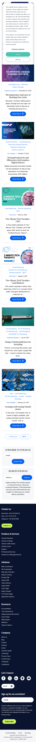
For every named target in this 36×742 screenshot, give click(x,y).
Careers (4, 642)
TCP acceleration (11, 396)
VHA (11, 393)
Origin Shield (5, 586)
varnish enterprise (24, 208)
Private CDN (5, 577)
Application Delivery (7, 596)
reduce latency (18, 150)
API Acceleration (6, 569)
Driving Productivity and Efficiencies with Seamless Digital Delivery (18, 160)
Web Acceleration (7, 566)
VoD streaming (24, 331)
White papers (5, 619)
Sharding (24, 84)
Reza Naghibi (11, 402)
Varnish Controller (7, 541)
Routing (28, 396)
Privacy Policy (5, 656)
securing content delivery (18, 144)
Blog (2, 640)
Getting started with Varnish (10, 614)
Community (4, 653)
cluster (21, 396)
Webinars (4, 622)
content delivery (11, 142)
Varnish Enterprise (7, 538)
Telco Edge (5, 588)
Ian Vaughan (11, 153)
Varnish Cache (6, 546)
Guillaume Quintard (11, 90)
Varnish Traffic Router (8, 543)
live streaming (11, 329)
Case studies (5, 617)
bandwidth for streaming (18, 334)
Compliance (5, 664)
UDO (18, 211)
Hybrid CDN (5, 580)
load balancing (14, 84)
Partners (4, 645)
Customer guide (6, 650)
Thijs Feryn (12, 215)
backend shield (15, 272)
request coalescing (18, 147)
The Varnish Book (7, 611)
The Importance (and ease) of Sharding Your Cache (18, 96)
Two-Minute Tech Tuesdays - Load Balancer (18, 281)
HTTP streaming (24, 329)
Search (27, 478)
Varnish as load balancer (18, 270)
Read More (17, 114)
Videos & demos (6, 625)
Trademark (5, 661)
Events (3, 648)
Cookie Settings (10, 733)
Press (20, 733)
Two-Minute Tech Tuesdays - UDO (18, 220)
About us (4, 637)
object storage (18, 87)
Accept (18, 54)
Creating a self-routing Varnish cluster (18, 408)
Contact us (7, 525)
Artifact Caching (6, 575)
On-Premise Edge (7, 594)
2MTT (24, 272)
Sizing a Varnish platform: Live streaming (18, 343)
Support (4, 549)
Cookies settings (18, 49)
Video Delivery (6, 583)
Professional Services (8, 552)
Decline (18, 59)
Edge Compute (6, 591)
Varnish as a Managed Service (11, 554)
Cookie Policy (5, 659)
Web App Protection (7, 572)
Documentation (6, 608)
